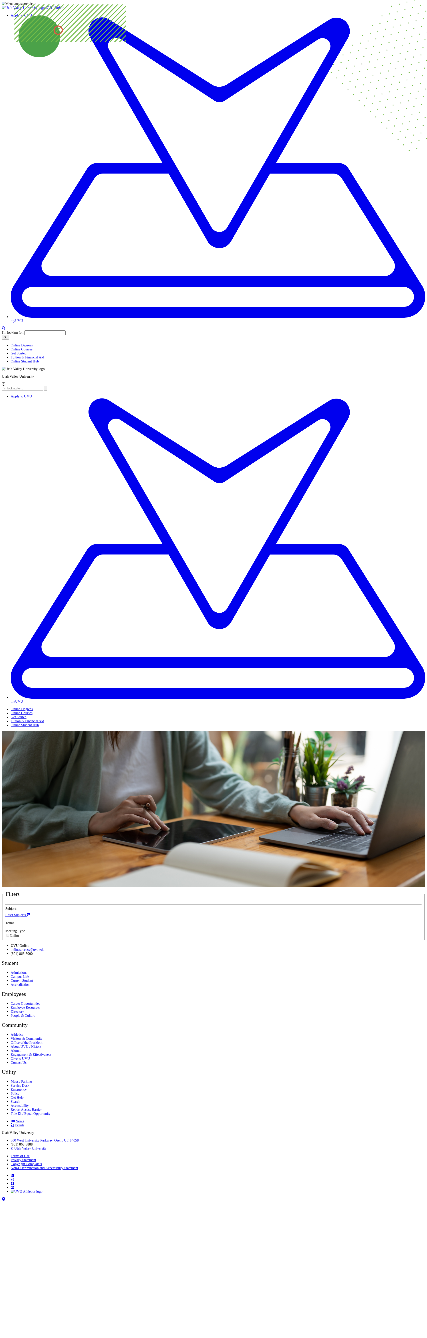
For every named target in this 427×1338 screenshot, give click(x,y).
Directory (17, 1011)
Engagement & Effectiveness (31, 1054)
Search (15, 1101)
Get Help (17, 1097)
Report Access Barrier (26, 1109)
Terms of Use (20, 1156)
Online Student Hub (25, 361)
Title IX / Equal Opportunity (30, 1113)
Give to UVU (20, 1058)
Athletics (17, 1034)
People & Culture (23, 1015)
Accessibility (20, 1105)
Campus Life (20, 976)
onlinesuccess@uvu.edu (27, 949)
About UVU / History (26, 1046)
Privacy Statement (23, 1160)
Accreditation (20, 984)
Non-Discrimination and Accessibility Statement (44, 1168)
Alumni (16, 1050)
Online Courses (21, 349)
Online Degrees (22, 345)
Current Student (22, 980)
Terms (9, 923)
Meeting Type (15, 931)
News (20, 1121)
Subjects (11, 908)
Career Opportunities (25, 1003)
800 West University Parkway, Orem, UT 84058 (45, 1140)
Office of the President (26, 1042)
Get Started (18, 353)
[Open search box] (3, 328)
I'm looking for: (13, 332)
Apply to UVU (21, 396)
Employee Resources (25, 1007)
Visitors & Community (26, 1038)
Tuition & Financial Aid (27, 357)
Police (15, 1093)
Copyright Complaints (26, 1164)
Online (14, 935)
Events (19, 1125)
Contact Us (18, 1062)
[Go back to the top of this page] (4, 1199)
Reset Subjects (16, 915)
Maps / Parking (21, 1081)
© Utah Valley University (28, 1148)
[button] (213, 4)
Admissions (19, 972)
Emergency (19, 1089)
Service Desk (20, 1085)
